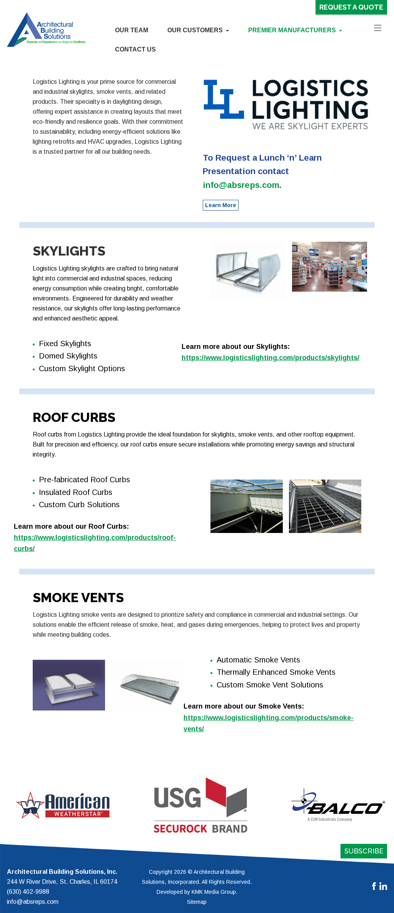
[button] (198, 30)
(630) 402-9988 (28, 891)
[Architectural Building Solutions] (46, 29)
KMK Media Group (214, 892)
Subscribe (363, 851)
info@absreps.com (241, 185)
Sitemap (197, 902)
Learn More (220, 205)
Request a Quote (351, 7)
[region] (197, 805)
